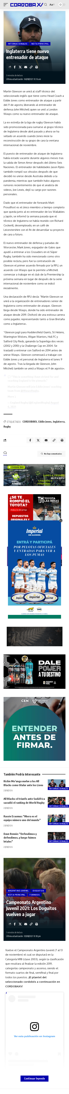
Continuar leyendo (34, 1078)
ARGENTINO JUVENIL (18, 891)
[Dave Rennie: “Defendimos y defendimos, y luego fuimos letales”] (56, 837)
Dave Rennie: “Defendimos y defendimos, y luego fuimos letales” (20, 837)
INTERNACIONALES (17, 44)
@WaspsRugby (30, 390)
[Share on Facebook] (14, 67)
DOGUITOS (38, 891)
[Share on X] (20, 67)
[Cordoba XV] (26, 4)
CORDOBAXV (29, 421)
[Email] (25, 67)
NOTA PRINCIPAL (40, 44)
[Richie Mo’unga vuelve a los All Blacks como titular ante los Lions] (56, 784)
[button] (7, 4)
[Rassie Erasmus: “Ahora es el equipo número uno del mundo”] (56, 819)
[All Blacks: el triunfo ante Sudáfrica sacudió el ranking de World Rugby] (56, 802)
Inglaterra (59, 421)
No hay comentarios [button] (53, 454)
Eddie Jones (44, 421)
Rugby (7, 426)
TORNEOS (34, 895)
